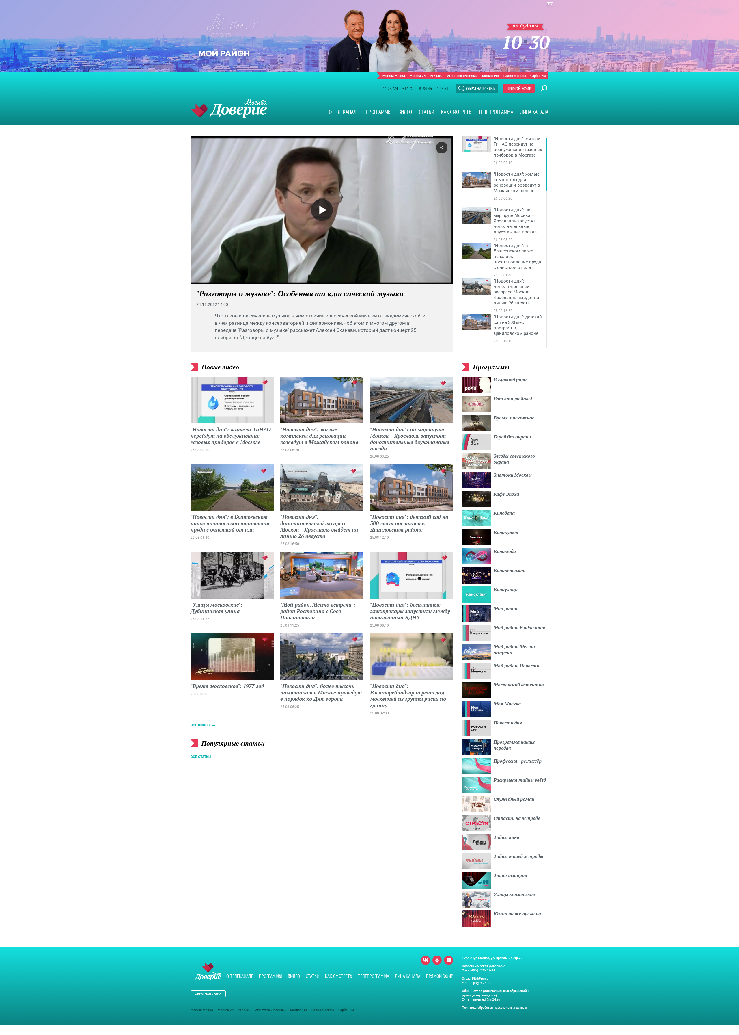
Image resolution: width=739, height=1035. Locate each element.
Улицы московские (514, 894)
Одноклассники (437, 960)
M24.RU (436, 75)
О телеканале (344, 111)
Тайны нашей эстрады (518, 856)
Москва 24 (418, 75)
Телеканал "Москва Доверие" (229, 108)
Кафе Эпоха (506, 494)
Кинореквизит (510, 570)
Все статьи (201, 757)
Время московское (514, 418)
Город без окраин (512, 437)
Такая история (510, 875)
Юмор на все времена (517, 913)
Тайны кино (506, 837)
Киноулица (506, 589)
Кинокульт (506, 532)
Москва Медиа (393, 75)
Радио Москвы (514, 75)
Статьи (426, 111)
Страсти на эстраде (517, 818)
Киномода (505, 551)
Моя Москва (507, 703)
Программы (378, 111)
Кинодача (504, 513)
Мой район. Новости (516, 665)
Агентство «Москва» (462, 75)
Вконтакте (425, 960)
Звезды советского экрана (514, 459)
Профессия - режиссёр (518, 761)
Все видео (200, 725)
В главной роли (510, 379)
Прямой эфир (518, 88)
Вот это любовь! (513, 398)
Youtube (448, 960)
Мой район (505, 608)
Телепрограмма (495, 111)
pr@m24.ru (481, 982)
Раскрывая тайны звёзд (520, 780)
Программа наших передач (514, 745)
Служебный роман (514, 799)
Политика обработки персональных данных (494, 1007)
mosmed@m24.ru (486, 999)
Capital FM (538, 75)
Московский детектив (519, 684)
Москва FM (490, 75)
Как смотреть (456, 111)
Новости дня (508, 723)
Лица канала (534, 111)
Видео (405, 111)
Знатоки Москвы (513, 475)
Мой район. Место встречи (514, 649)
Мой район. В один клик (519, 627)
